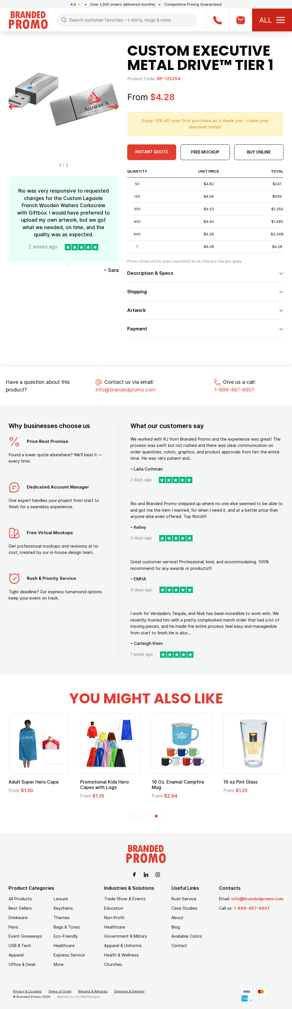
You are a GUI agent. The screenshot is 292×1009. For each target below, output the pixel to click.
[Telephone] (217, 20)
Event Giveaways (25, 936)
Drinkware (18, 917)
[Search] (64, 19)
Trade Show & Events (125, 898)
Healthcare (64, 945)
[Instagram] (157, 874)
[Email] (240, 20)
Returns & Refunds (93, 991)
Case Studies (184, 908)
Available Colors (186, 936)
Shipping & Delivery (129, 991)
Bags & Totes (67, 927)
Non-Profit (114, 917)
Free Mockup (205, 152)
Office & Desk (22, 964)
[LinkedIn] (146, 874)
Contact (179, 945)
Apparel (16, 955)
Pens (13, 927)
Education (113, 908)
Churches (113, 964)
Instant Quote (151, 151)
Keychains (63, 908)
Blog (175, 927)
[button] (14, 106)
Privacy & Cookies (27, 991)
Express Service (69, 955)
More (59, 964)
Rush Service (183, 898)
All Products (20, 898)
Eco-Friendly (66, 936)
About (177, 917)
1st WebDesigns (87, 997)
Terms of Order (60, 991)
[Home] (28, 20)
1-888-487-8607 (234, 390)
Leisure (61, 898)
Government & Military (125, 936)
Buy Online (259, 152)
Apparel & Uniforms (123, 945)
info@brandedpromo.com (126, 390)
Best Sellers (20, 908)
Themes (62, 917)
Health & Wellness (121, 955)
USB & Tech (20, 945)
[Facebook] (134, 874)
